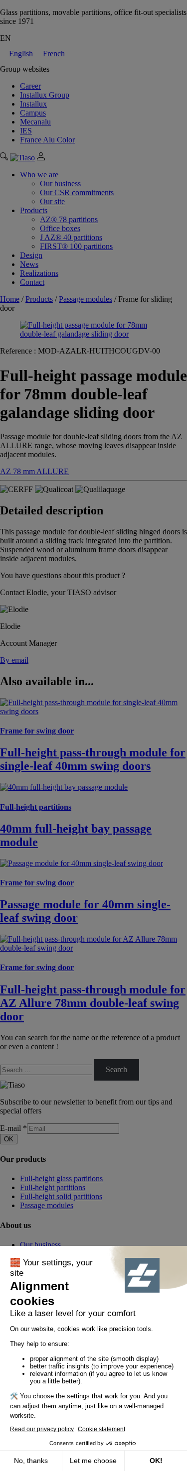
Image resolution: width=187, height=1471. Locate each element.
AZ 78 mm (18, 471)
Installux (33, 104)
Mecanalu (35, 122)
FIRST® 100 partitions (76, 246)
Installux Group (44, 95)
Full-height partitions (52, 1187)
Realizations (39, 273)
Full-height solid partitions (61, 1196)
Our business (60, 183)
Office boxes (60, 228)
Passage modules (85, 299)
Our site (52, 201)
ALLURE (52, 471)
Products (33, 210)
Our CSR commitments (77, 192)
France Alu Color (47, 139)
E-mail (13, 1128)
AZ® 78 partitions (69, 219)
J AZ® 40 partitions (71, 237)
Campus (33, 113)
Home (9, 299)
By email (14, 660)
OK (8, 1139)
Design (31, 255)
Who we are (39, 174)
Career (30, 86)
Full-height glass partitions (61, 1178)
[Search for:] (47, 1069)
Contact (32, 282)
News (29, 264)
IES (26, 130)
